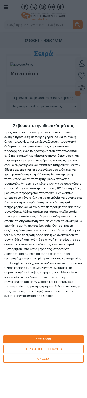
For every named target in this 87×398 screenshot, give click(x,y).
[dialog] (43, 258)
